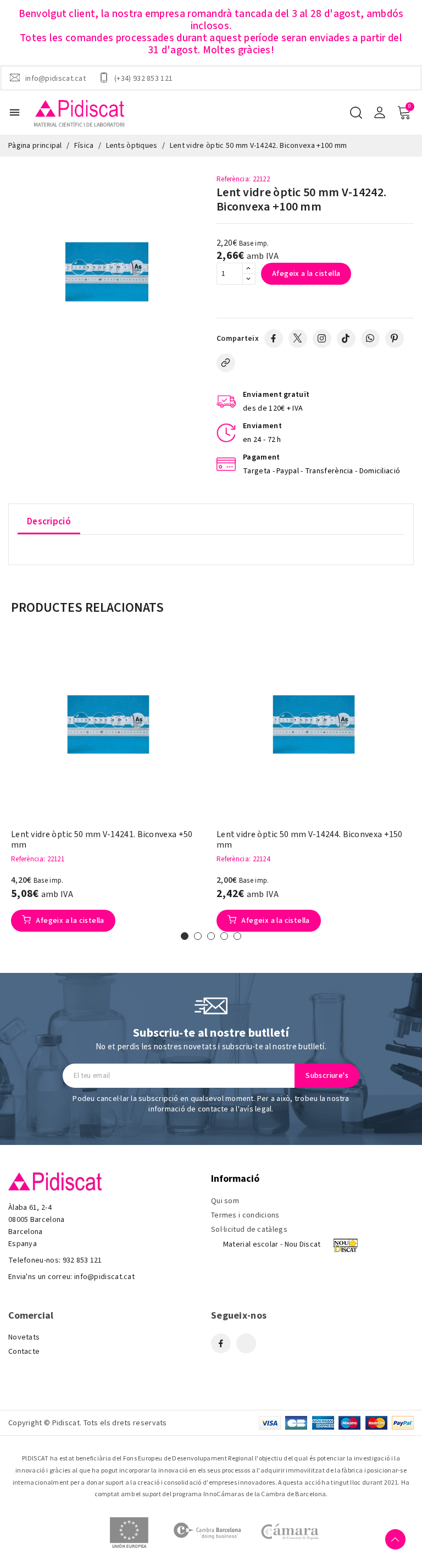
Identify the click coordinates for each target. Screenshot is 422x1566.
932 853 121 (82, 1260)
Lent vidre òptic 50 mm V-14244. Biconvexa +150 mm (309, 839)
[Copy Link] (225, 362)
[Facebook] (273, 338)
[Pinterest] (394, 338)
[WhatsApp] (370, 338)
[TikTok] (346, 338)
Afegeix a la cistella (306, 273)
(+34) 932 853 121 (143, 78)
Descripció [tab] (49, 521)
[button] (184, 936)
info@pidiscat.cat (55, 78)
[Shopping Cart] (403, 112)
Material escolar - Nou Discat (272, 1244)
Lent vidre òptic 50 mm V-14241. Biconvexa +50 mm (102, 839)
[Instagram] (322, 338)
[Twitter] (297, 338)
